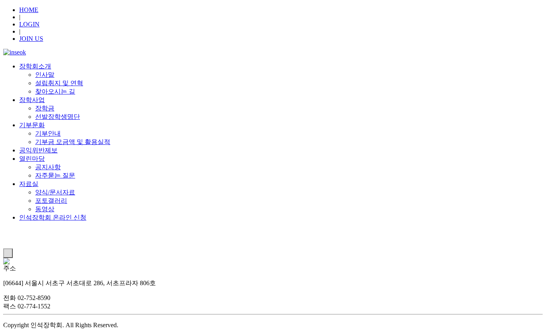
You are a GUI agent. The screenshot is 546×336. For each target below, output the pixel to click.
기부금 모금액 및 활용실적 (72, 141)
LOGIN (29, 24)
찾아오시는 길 (55, 91)
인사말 (44, 74)
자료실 (28, 183)
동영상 (44, 209)
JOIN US (31, 38)
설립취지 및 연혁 (59, 83)
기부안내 (48, 133)
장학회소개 (35, 66)
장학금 (44, 108)
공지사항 (48, 167)
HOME (28, 9)
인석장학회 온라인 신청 (52, 217)
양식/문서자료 (55, 192)
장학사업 (32, 99)
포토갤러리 (51, 200)
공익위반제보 (38, 150)
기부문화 (32, 125)
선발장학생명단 (57, 116)
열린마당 (32, 158)
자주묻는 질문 (55, 175)
